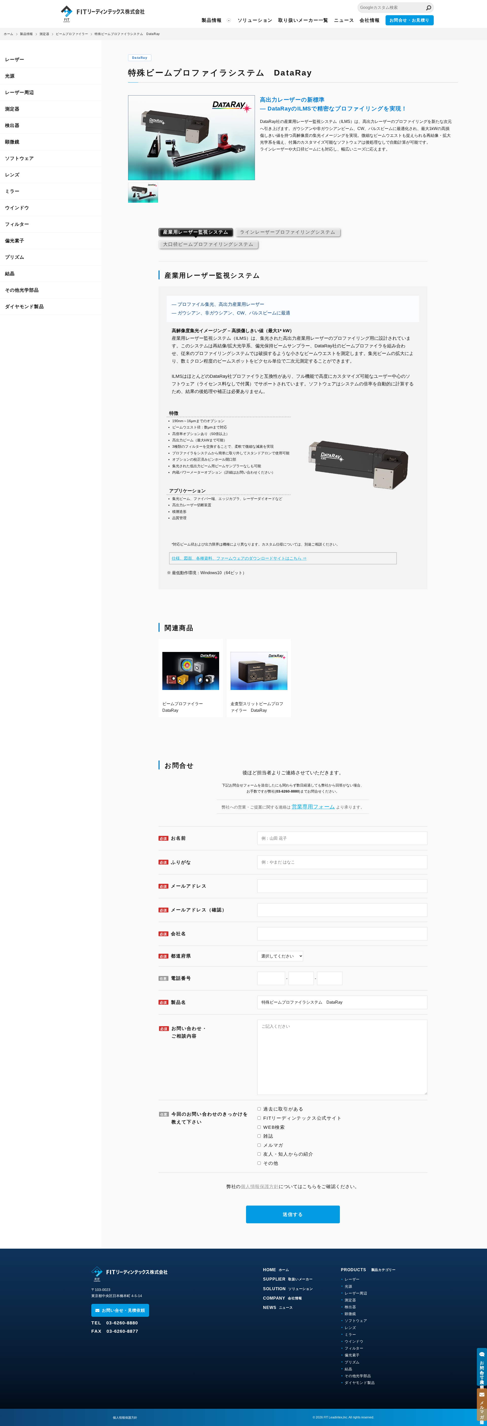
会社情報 (370, 20)
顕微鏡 (12, 141)
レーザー (14, 59)
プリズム (14, 257)
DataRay (139, 58)
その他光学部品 (22, 290)
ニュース (344, 20)
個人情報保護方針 (260, 1186)
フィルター (17, 224)
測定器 (12, 108)
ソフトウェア (19, 158)
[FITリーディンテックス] (129, 1274)
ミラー (12, 191)
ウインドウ (17, 207)
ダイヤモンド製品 (24, 306)
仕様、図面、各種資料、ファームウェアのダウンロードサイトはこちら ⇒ (239, 558)
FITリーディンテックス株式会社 (103, 14)
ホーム (8, 34)
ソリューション (255, 20)
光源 (10, 76)
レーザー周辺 (19, 92)
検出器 (12, 125)
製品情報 (212, 20)
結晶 (10, 273)
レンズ (12, 174)
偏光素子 (14, 240)
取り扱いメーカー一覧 (303, 20)
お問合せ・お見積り (410, 20)
